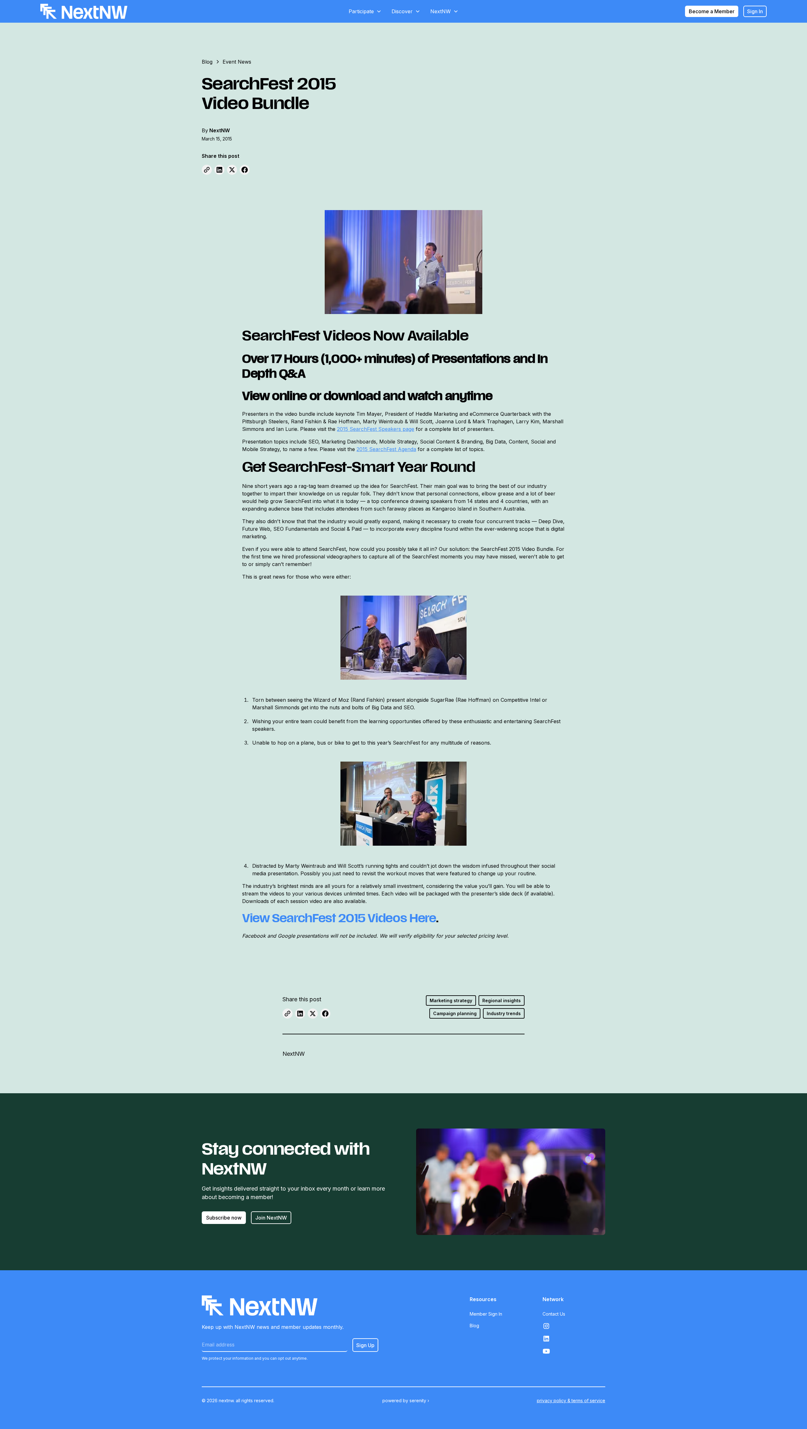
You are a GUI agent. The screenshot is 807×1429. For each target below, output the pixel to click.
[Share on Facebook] (245, 170)
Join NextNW (271, 1218)
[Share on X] (232, 170)
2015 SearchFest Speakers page (375, 429)
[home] (83, 11)
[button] (365, 11)
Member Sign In (486, 1314)
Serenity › (419, 1400)
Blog (474, 1325)
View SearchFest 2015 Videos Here (339, 919)
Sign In (755, 11)
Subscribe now (223, 1218)
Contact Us (554, 1314)
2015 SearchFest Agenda (386, 449)
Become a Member (711, 11)
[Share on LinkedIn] (219, 170)
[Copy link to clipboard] (207, 170)
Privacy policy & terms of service (571, 1400)
